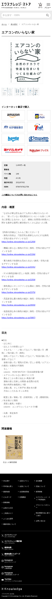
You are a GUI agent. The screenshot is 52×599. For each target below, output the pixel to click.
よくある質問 (8, 519)
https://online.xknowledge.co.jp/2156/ (18, 254)
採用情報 (39, 491)
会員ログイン (24, 481)
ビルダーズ (7, 497)
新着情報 (6, 502)
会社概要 (39, 481)
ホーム (4, 24)
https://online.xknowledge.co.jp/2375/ (18, 292)
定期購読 (22, 497)
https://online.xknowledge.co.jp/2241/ (18, 267)
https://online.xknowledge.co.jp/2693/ (18, 305)
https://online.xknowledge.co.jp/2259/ (18, 279)
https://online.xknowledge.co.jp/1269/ (18, 241)
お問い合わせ (40, 521)
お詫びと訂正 (8, 508)
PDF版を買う (8, 486)
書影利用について (9, 524)
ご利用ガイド (8, 513)
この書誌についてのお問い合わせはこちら (19, 195)
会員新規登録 (24, 491)
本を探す (14, 24)
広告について (40, 486)
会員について (24, 486)
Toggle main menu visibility (48, 4)
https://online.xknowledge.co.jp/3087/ (18, 317)
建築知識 (6, 491)
